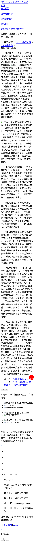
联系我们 (9, 469)
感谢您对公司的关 (21, 379)
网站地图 (7, 525)
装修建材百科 (11, 463)
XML (15, 525)
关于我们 (9, 451)
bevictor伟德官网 (23, 42)
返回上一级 (4, 389)
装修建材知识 (7, 45)
